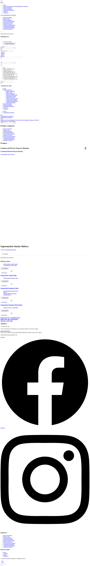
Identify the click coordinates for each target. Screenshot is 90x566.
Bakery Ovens (6, 18)
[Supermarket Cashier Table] (10, 264)
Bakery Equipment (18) (8, 68)
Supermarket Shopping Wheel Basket (11, 305)
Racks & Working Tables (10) (10, 73)
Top (2, 561)
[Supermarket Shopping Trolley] (10, 278)
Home (4, 5)
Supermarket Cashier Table (8, 275)
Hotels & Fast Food (7, 23)
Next (2, 118)
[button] (2, 46)
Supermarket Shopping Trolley (10, 288)
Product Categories (24, 6)
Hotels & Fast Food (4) (8, 75)
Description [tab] (5, 254)
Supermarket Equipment (8, 10)
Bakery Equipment (7, 7)
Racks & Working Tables (9, 21)
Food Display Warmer (8, 22)
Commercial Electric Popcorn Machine (12, 151)
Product (5, 555)
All (4, 67)
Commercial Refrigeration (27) (10, 79)
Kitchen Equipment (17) (8, 71)
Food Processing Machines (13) (10, 76)
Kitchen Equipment (7, 9)
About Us (5, 11)
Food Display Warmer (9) (9, 72)
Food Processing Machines (9, 25)
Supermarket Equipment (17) (10, 77)
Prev (2, 115)
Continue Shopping (9, 43)
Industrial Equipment (8, 29)
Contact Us (5, 12)
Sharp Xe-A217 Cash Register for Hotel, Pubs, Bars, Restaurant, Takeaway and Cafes (10, 319)
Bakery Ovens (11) (7, 70)
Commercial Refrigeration (9, 27)
